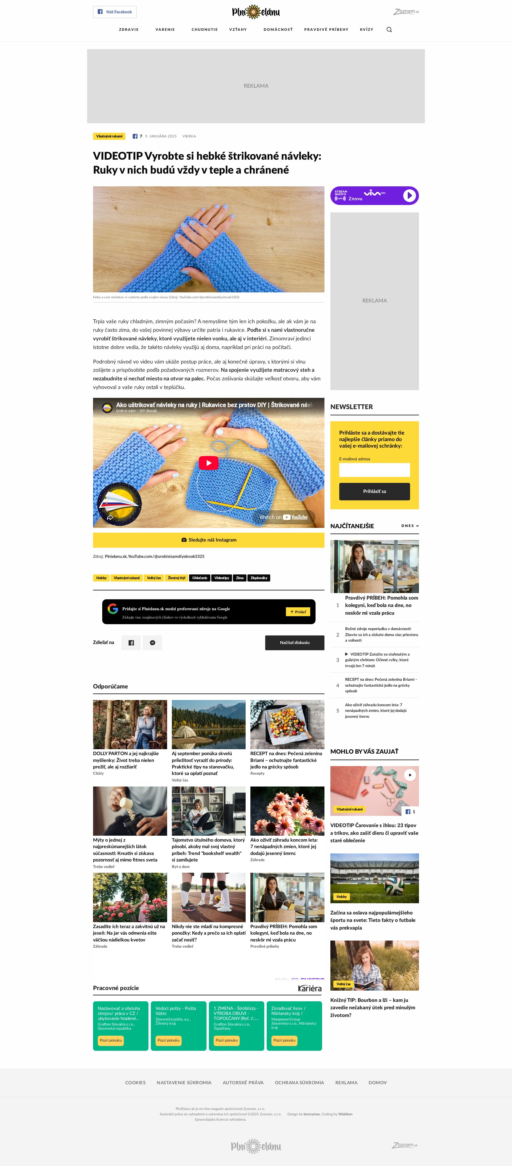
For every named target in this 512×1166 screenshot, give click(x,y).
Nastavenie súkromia (184, 1083)
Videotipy (222, 578)
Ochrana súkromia (299, 1083)
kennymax (312, 1114)
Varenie (165, 29)
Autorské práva (243, 1083)
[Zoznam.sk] (406, 12)
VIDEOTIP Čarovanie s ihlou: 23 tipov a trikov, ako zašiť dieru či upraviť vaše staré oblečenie (374, 833)
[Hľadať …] (389, 30)
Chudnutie (205, 29)
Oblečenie (199, 578)
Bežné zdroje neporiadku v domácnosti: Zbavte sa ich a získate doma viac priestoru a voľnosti (381, 635)
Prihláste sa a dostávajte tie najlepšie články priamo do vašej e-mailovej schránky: (371, 439)
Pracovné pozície (116, 988)
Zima (239, 578)
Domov (378, 1083)
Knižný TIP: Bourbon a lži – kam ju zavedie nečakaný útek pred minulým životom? (372, 1008)
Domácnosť (278, 29)
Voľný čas (154, 578)
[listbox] (400, 526)
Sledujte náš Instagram (212, 540)
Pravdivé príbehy (326, 29)
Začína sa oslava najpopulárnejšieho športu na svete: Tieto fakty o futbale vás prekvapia (372, 920)
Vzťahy (238, 29)
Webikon (345, 1114)
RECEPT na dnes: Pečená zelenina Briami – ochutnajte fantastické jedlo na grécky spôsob (381, 685)
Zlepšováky (259, 578)
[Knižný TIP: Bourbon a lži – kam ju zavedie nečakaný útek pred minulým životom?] (374, 965)
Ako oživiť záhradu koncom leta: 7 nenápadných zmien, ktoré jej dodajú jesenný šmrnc (376, 711)
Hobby (101, 578)
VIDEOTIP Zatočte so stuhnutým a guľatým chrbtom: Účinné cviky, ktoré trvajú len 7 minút (377, 660)
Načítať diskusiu (295, 642)
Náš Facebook (119, 12)
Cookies (135, 1083)
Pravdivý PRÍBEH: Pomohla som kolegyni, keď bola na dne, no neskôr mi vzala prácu (381, 605)
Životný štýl (176, 578)
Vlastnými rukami (109, 136)
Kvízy (367, 29)
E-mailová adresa (354, 459)
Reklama (346, 1083)
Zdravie (129, 29)
